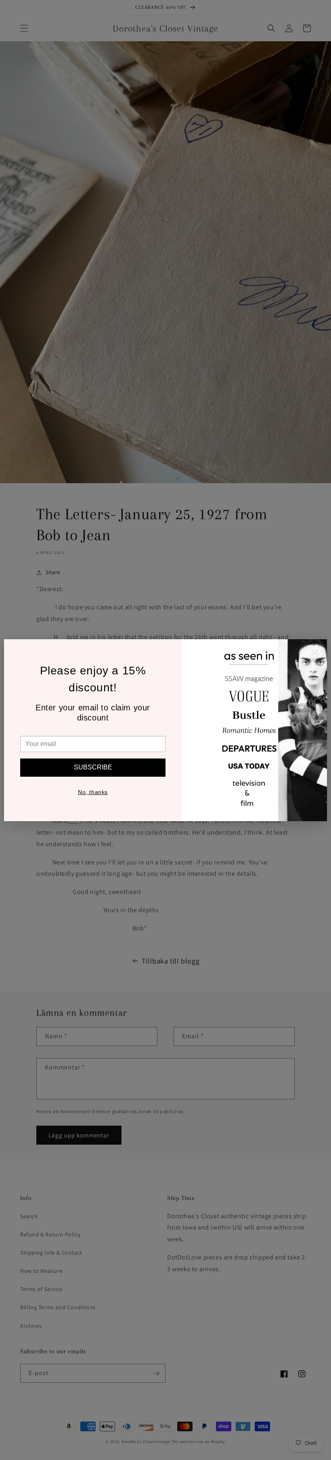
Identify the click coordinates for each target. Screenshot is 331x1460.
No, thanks (93, 792)
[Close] (315, 653)
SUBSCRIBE (93, 767)
